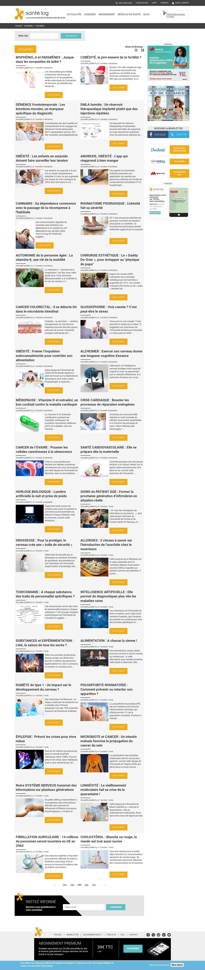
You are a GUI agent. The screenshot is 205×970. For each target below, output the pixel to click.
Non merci (177, 965)
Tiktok (164, 934)
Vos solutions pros (179, 173)
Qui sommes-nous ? (92, 935)
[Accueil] (20, 14)
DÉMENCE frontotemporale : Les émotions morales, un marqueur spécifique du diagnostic (40, 109)
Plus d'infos (47, 965)
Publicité (111, 935)
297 (94, 885)
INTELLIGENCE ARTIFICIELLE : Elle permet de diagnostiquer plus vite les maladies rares (108, 596)
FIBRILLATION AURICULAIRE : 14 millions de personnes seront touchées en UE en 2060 (47, 841)
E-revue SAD (142, 3)
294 (72, 885)
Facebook (148, 934)
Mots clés (23, 35)
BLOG (146, 14)
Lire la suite (54, 95)
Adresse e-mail (70, 902)
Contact (133, 935)
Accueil (18, 26)
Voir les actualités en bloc (142, 50)
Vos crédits (179, 161)
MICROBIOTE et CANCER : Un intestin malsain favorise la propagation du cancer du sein (108, 741)
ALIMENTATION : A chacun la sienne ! (108, 641)
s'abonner (133, 948)
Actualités (74, 14)
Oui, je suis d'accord (159, 965)
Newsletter (72, 935)
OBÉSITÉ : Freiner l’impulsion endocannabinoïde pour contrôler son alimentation (44, 355)
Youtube (169, 934)
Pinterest (158, 934)
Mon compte (182, 3)
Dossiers (90, 14)
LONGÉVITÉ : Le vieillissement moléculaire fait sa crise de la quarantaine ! (103, 789)
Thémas (164, 3)
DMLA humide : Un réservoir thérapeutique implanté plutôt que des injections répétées (109, 109)
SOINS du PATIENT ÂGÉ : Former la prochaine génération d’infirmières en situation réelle (108, 496)
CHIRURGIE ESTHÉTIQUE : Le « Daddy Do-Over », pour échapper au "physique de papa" (109, 259)
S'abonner (116, 907)
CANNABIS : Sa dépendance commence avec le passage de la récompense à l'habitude (46, 208)
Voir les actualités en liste (136, 50)
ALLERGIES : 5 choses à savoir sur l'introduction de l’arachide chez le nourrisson (106, 544)
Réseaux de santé (129, 14)
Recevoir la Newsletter (168, 128)
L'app (154, 3)
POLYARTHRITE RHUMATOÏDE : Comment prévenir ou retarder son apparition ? (106, 689)
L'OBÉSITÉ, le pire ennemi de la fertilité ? (110, 57)
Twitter (153, 934)
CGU (123, 935)
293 (65, 885)
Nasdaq (166, 12)
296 (86, 885)
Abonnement (106, 14)
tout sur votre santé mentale (179, 149)
